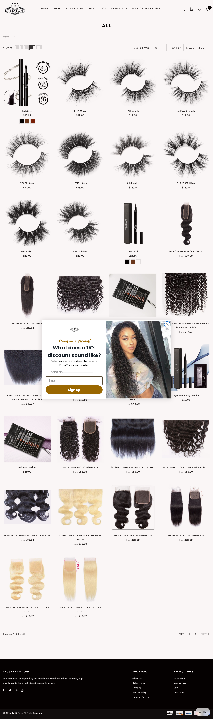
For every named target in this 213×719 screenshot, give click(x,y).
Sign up (74, 389)
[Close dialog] (167, 324)
